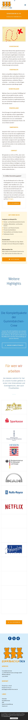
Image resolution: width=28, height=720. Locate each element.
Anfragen (10, 199)
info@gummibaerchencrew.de (10, 689)
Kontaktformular (6, 700)
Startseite (4, 699)
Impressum (4, 706)
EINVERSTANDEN (14, 718)
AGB (3, 702)
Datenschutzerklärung (7, 704)
